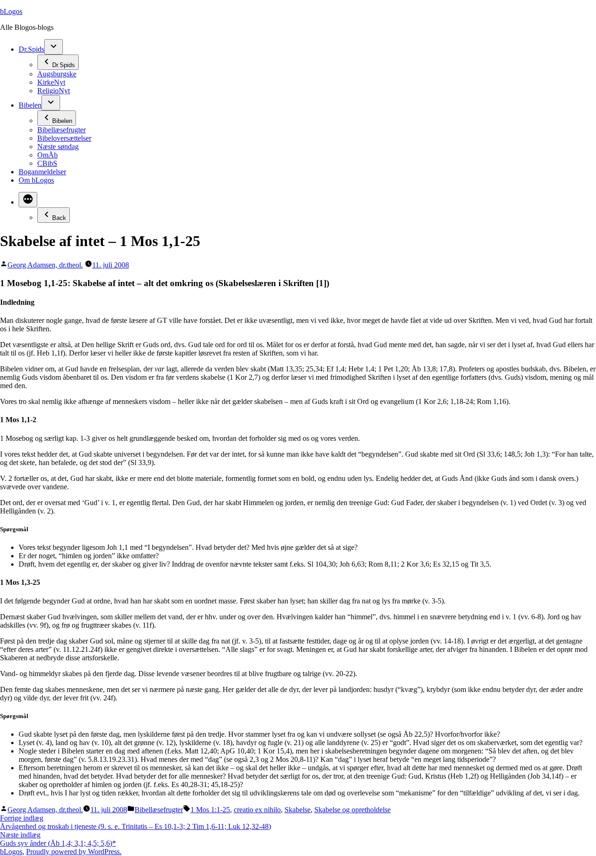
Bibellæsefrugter (61, 130)
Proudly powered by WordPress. (74, 852)
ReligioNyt (53, 91)
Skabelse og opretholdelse (352, 810)
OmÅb (47, 155)
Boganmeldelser (42, 172)
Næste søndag (58, 147)
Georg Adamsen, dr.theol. (45, 265)
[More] (28, 199)
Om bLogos (36, 180)
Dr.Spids (31, 49)
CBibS (47, 163)
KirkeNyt (51, 82)
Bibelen (30, 105)
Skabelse (297, 810)
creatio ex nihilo (257, 810)
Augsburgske (56, 74)
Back (59, 217)
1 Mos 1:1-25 (210, 810)
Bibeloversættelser (64, 138)
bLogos (11, 11)
